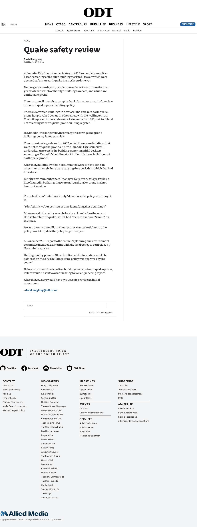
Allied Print (85, 431)
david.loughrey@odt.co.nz (41, 290)
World (127, 30)
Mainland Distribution (90, 435)
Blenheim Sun (47, 389)
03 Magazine (85, 393)
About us (7, 393)
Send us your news (11, 389)
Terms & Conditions (127, 389)
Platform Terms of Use (13, 402)
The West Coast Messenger (53, 406)
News (49, 24)
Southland (89, 30)
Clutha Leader (47, 485)
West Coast (103, 30)
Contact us (8, 385)
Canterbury (78, 24)
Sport (147, 24)
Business (116, 24)
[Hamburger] (4, 24)
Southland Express (49, 497)
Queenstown (73, 30)
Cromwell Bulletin (49, 468)
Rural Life (98, 24)
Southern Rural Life (50, 489)
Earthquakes (106, 312)
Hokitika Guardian (49, 402)
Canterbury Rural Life (51, 418)
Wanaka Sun (47, 464)
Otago (61, 24)
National (116, 30)
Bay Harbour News (50, 431)
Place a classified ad (127, 416)
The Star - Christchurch (52, 427)
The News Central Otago (52, 476)
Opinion (137, 30)
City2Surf (84, 408)
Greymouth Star (48, 398)
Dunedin (59, 30)
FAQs (120, 398)
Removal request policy (14, 410)
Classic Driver (86, 389)
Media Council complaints (15, 406)
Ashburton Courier (49, 452)
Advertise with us (126, 408)
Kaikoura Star (47, 393)
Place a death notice (127, 412)
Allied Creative (86, 427)
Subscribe (188, 24)
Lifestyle (133, 24)
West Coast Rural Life (51, 410)
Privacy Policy (9, 398)
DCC (98, 312)
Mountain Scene (48, 472)
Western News (47, 439)
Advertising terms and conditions (133, 421)
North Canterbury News (52, 414)
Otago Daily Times (49, 385)
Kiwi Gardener (86, 385)
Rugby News (85, 398)
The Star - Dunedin (49, 481)
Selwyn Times (47, 447)
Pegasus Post (47, 435)
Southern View (48, 443)
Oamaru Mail (47, 460)
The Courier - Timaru (50, 456)
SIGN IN (13, 24)
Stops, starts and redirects (130, 393)
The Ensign (46, 493)
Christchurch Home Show (92, 412)
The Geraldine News (50, 422)
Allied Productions (88, 423)
